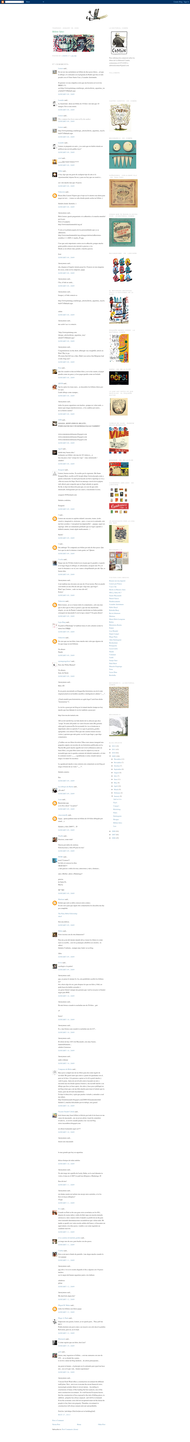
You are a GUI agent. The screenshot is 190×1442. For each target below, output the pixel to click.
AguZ (60, 449)
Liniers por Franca (115, 584)
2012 (114, 746)
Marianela (61, 1339)
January (117, 796)
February (117, 793)
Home (79, 1424)
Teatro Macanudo (115, 595)
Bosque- (116, 819)
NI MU (60, 857)
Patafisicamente (114, 601)
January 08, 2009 (66, 94)
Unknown (61, 192)
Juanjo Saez (113, 660)
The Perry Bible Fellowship (67, 913)
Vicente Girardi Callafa (66, 1111)
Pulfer (60, 171)
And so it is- (117, 799)
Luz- (115, 826)
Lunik (111, 657)
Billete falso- (117, 823)
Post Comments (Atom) (70, 1429)
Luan (60, 799)
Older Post (101, 1424)
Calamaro (112, 654)
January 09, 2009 (66, 509)
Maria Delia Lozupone (117, 619)
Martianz (61, 899)
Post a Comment (58, 1420)
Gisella (60, 836)
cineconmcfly (63, 815)
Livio (60, 962)
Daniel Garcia (114, 598)
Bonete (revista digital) (117, 581)
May (116, 782)
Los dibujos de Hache (65, 786)
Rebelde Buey (114, 610)
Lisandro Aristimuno (116, 604)
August (116, 772)
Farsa (111, 669)
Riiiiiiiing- (117, 809)
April (116, 786)
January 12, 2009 (66, 1286)
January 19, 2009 (66, 1346)
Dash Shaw (113, 663)
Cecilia (60, 559)
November (118, 762)
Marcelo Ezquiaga (115, 666)
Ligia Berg (62, 622)
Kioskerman (113, 643)
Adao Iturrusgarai (115, 640)
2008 (114, 831)
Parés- (115, 812)
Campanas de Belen (65, 1069)
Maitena (112, 616)
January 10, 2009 (66, 996)
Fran (59, 368)
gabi (59, 1352)
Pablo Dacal (113, 607)
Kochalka (112, 675)
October (117, 766)
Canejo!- (116, 806)
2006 (114, 838)
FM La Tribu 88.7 (115, 592)
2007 (114, 834)
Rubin (111, 622)
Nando (111, 651)
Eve (59, 1209)
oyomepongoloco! (64, 661)
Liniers (60, 68)
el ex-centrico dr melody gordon (69, 1238)
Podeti (111, 628)
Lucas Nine (113, 672)
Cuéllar (60, 1250)
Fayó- (115, 802)
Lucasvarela (113, 648)
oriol (60, 158)
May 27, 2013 (64, 1414)
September (118, 769)
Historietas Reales (115, 625)
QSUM (60, 383)
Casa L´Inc (113, 586)
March (116, 789)
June (116, 779)
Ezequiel (61, 470)
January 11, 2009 (66, 1185)
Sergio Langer (114, 634)
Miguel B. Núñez (64, 1305)
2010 (114, 753)
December (117, 759)
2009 (114, 756)
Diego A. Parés (63, 1318)
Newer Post (56, 1424)
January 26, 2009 (66, 1372)
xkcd (60, 916)
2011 (114, 749)
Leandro (61, 100)
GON (60, 420)
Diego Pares (113, 637)
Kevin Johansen (114, 613)
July (115, 776)
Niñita (60, 931)
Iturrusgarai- (117, 816)
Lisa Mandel (113, 631)
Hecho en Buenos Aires (117, 589)
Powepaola (113, 645)
